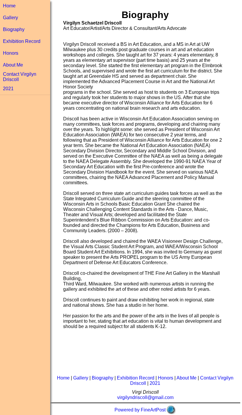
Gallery (10, 17)
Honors (10, 53)
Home (9, 5)
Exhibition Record (21, 41)
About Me (13, 64)
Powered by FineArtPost (140, 409)
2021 (8, 88)
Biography (13, 29)
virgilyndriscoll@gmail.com (145, 397)
